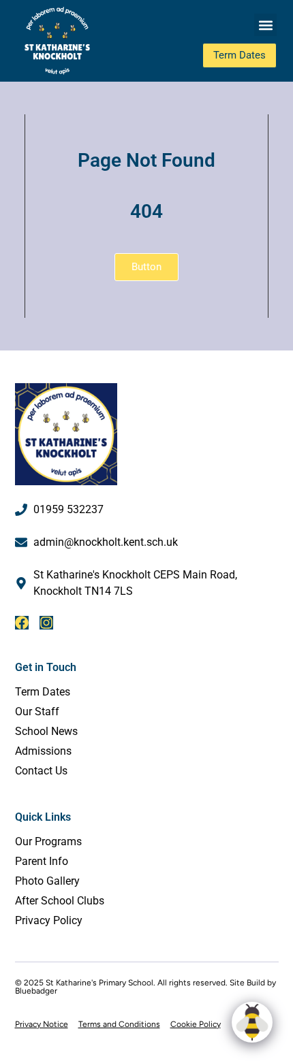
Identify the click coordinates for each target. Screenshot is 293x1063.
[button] (265, 25)
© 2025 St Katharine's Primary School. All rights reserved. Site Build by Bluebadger (145, 987)
